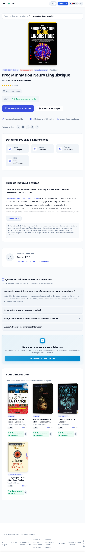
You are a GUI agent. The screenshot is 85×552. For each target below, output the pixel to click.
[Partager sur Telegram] (32, 127)
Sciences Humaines (10, 70)
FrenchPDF (11, 80)
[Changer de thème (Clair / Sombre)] (81, 4)
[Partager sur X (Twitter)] (18, 127)
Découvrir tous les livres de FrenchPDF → (34, 261)
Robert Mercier (24, 80)
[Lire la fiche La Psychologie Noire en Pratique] (75, 434)
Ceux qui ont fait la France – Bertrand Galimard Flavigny (16, 421)
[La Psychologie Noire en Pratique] (68, 398)
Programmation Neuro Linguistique (23, 198)
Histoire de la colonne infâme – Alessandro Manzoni (42, 421)
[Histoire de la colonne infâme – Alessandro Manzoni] (43, 398)
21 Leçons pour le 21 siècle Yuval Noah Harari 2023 (16, 479)
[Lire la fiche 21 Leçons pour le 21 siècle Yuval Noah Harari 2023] (25, 492)
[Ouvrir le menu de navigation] (4, 3)
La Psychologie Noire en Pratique (66, 420)
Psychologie (63, 416)
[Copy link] (37, 127)
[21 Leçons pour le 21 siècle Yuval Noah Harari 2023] (18, 457)
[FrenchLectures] (15, 3)
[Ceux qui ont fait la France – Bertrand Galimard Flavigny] (18, 398)
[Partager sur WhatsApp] (28, 127)
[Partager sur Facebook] (23, 127)
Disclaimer (61, 543)
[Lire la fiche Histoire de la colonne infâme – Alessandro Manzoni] (50, 434)
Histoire (11, 416)
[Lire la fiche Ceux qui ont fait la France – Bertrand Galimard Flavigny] (25, 434)
